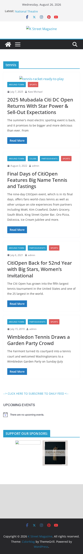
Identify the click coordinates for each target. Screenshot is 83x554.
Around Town (16, 84)
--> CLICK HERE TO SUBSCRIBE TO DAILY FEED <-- (35, 393)
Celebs (32, 158)
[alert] (41, 414)
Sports (33, 84)
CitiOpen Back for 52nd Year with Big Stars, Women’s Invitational (39, 269)
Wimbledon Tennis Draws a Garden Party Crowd (38, 339)
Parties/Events (49, 158)
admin (35, 165)
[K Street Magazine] (8, 44)
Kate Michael (35, 91)
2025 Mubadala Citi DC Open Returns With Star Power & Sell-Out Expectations (40, 105)
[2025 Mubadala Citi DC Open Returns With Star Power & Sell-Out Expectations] (41, 79)
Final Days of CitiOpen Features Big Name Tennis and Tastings (37, 179)
